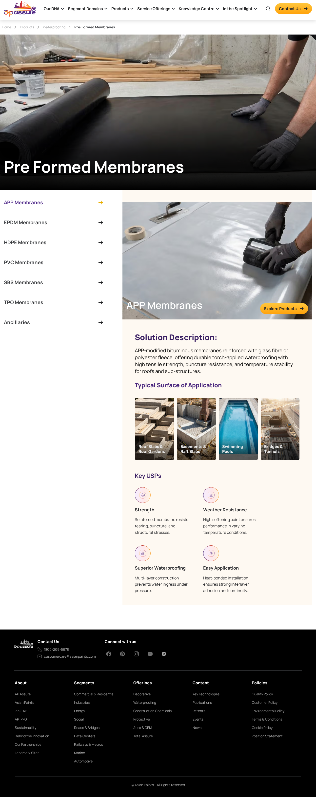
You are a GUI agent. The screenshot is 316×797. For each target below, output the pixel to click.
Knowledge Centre (197, 8)
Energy (79, 710)
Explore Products (280, 308)
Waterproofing (144, 702)
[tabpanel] (217, 397)
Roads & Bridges (86, 727)
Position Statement (267, 736)
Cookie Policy (262, 727)
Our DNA (51, 8)
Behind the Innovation (32, 736)
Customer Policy (264, 702)
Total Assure (143, 736)
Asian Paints (24, 702)
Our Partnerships (28, 744)
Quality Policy (262, 694)
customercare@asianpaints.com (70, 656)
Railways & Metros (88, 744)
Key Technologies (206, 694)
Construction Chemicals (152, 710)
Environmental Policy (268, 710)
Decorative (142, 694)
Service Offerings (153, 8)
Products (120, 8)
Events (198, 719)
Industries (82, 702)
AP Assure (23, 694)
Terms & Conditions (267, 719)
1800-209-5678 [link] (56, 649)
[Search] (268, 9)
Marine (79, 752)
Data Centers (84, 736)
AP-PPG (21, 719)
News (197, 727)
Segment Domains (85, 8)
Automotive (83, 761)
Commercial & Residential (94, 694)
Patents (199, 710)
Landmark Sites (27, 752)
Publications (202, 702)
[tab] (54, 205)
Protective (141, 719)
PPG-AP (21, 710)
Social (79, 719)
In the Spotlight (238, 8)
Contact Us (290, 8)
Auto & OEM (142, 727)
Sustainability (25, 727)
